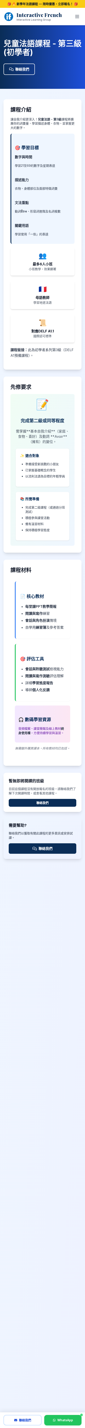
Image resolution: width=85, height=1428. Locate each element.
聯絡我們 (22, 69)
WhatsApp (65, 1420)
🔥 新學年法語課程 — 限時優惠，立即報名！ (42, 4)
